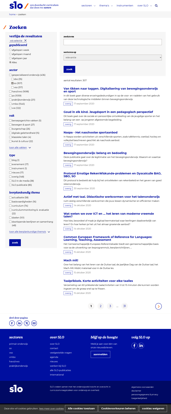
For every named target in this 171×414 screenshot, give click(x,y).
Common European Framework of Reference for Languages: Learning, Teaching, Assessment (108, 238)
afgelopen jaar (19, 58)
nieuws (54, 361)
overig (68, 103)
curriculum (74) (20, 206)
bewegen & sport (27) (23, 124)
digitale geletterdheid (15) (25, 133)
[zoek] (156, 5)
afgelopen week (20, 50)
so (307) (18, 83)
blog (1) (15, 160)
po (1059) (16, 95)
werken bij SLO (58, 366)
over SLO (142, 5)
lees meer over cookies (51, 408)
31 (124, 306)
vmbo (12, 357)
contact (54, 348)
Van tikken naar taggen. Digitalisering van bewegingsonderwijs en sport (111, 90)
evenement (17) (20, 164)
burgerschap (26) (21, 129)
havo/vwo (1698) (20, 91)
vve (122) (16, 108)
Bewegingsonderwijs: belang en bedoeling (95, 153)
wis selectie (16, 40)
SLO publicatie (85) (22, 185)
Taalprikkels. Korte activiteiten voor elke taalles (98, 281)
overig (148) (18, 176)
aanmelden (102, 355)
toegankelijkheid (139, 398)
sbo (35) (18, 79)
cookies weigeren (153, 408)
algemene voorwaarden (142, 387)
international (57, 374)
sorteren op (70, 52)
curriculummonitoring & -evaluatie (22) (30, 212)
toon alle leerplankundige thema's (27, 231)
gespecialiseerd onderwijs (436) (28, 75)
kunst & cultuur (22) (22, 141)
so (10, 348)
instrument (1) (19, 168)
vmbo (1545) (18, 104)
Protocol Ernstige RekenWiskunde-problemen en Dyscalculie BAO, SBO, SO (112, 175)
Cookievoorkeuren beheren (118, 408)
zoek (15, 242)
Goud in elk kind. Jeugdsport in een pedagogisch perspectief (108, 112)
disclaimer (136, 391)
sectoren (86, 5)
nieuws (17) (18, 172)
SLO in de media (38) (23, 181)
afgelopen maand (21, 54)
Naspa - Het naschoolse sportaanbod (91, 132)
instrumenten (125, 5)
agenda (54, 357)
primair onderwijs (18, 344)
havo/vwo (14, 361)
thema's (104, 5)
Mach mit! (71, 260)
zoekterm (69, 36)
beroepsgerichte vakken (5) (26, 120)
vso (11, 352)
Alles (14, 62)
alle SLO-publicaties (60, 370)
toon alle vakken (18, 147)
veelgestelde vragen (61, 352)
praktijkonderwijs (18, 366)
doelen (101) (18, 217)
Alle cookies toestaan (81, 408)
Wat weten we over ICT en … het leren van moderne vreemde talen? (109, 215)
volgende (158, 306)
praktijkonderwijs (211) (23, 100)
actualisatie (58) (20, 197)
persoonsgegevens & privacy (144, 394)
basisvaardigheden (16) (24, 201)
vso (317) (18, 87)
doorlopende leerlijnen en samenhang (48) (32, 224)
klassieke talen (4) (21, 137)
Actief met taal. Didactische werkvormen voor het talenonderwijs (112, 196)
